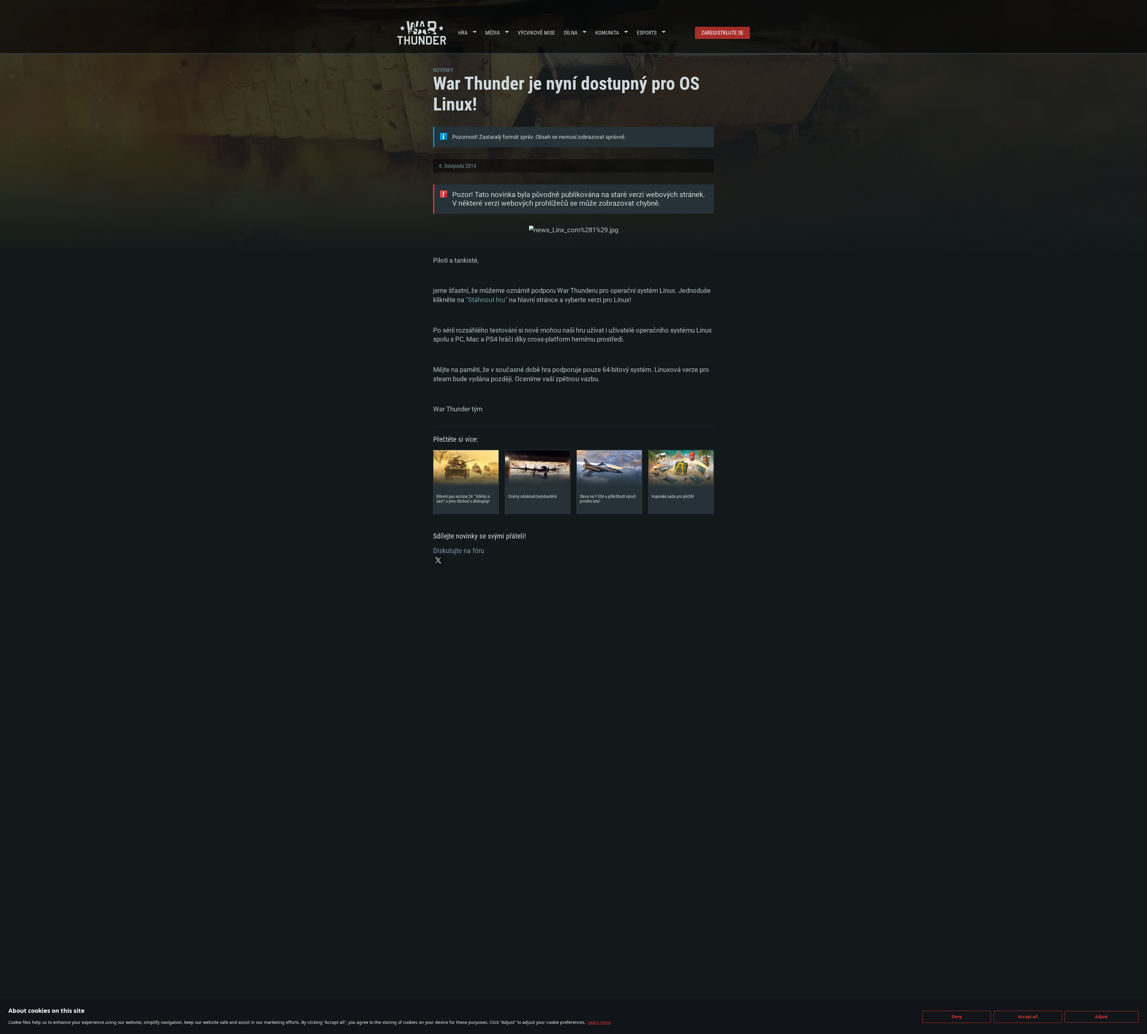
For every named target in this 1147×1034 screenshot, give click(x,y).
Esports (647, 33)
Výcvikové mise (536, 33)
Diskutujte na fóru (458, 551)
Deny (957, 1016)
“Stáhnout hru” (486, 300)
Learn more (599, 1022)
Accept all (1028, 1016)
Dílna (570, 33)
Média (492, 33)
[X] (438, 560)
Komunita (607, 33)
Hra (462, 33)
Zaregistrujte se (722, 33)
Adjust (1101, 1016)
